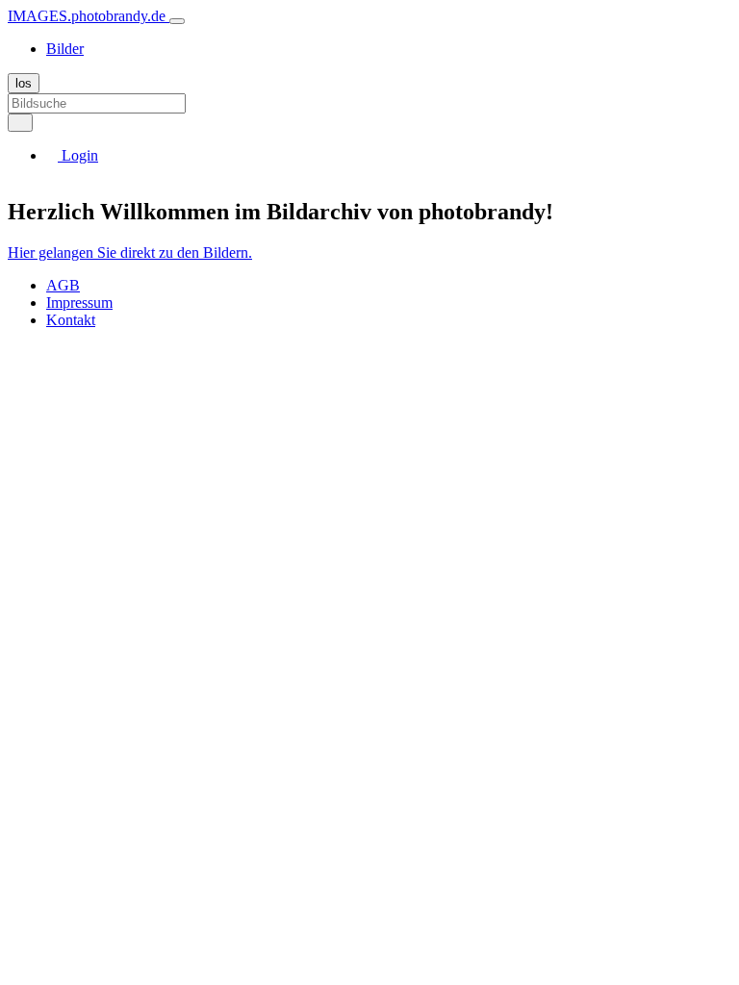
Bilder (65, 48)
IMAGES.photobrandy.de (88, 16)
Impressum (79, 302)
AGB (63, 285)
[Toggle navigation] (177, 21)
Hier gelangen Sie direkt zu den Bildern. (130, 252)
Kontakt (70, 320)
